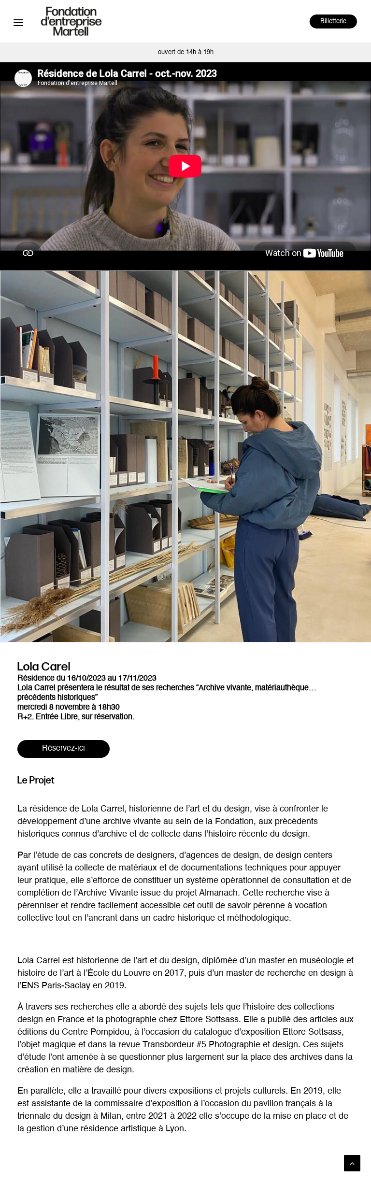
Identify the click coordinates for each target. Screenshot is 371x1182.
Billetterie (333, 21)
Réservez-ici (63, 749)
